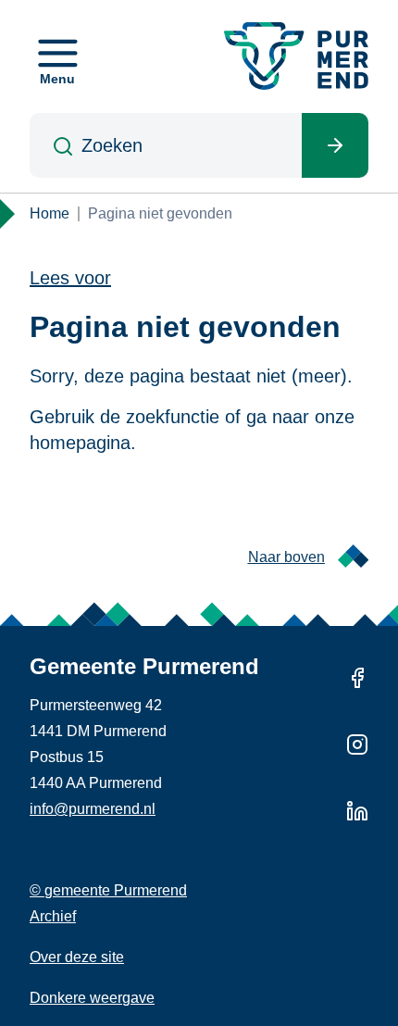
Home (49, 213)
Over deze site (77, 957)
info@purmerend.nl (92, 809)
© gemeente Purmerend (108, 890)
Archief (53, 916)
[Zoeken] (335, 145)
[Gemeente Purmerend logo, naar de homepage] (296, 56)
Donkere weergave (92, 998)
